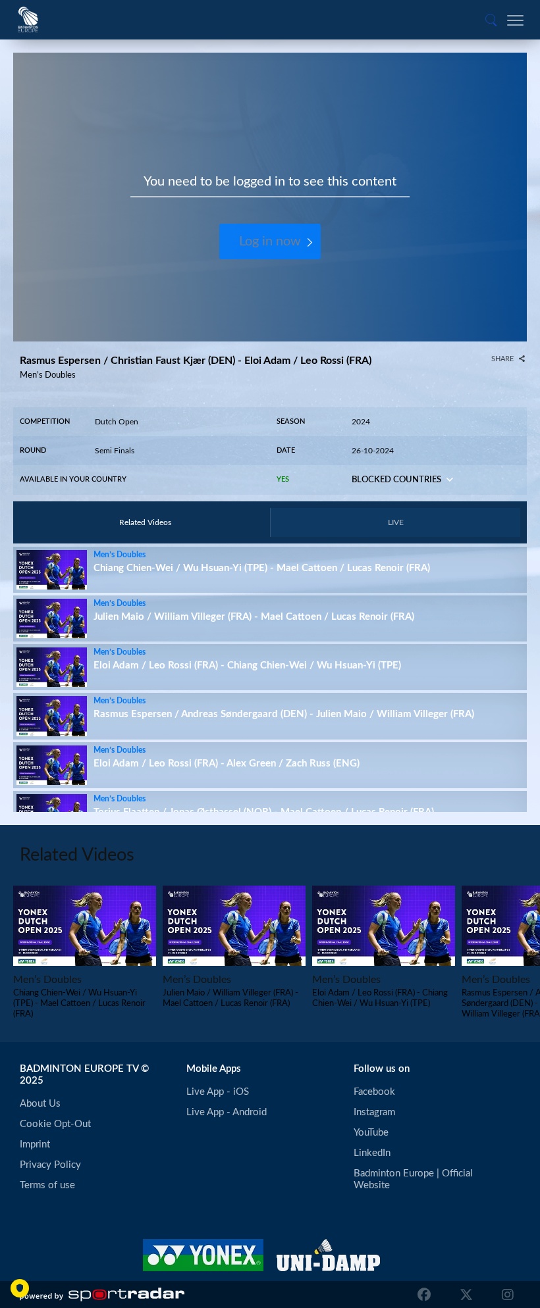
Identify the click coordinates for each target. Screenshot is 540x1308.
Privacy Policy (50, 1165)
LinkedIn (372, 1153)
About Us (40, 1104)
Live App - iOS (217, 1092)
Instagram (374, 1112)
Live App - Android (226, 1112)
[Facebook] (424, 1294)
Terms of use (47, 1185)
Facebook (374, 1092)
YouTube (371, 1133)
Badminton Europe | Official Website (414, 1179)
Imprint (35, 1144)
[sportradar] (102, 1295)
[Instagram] (504, 1294)
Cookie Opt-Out (55, 1124)
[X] (466, 1294)
